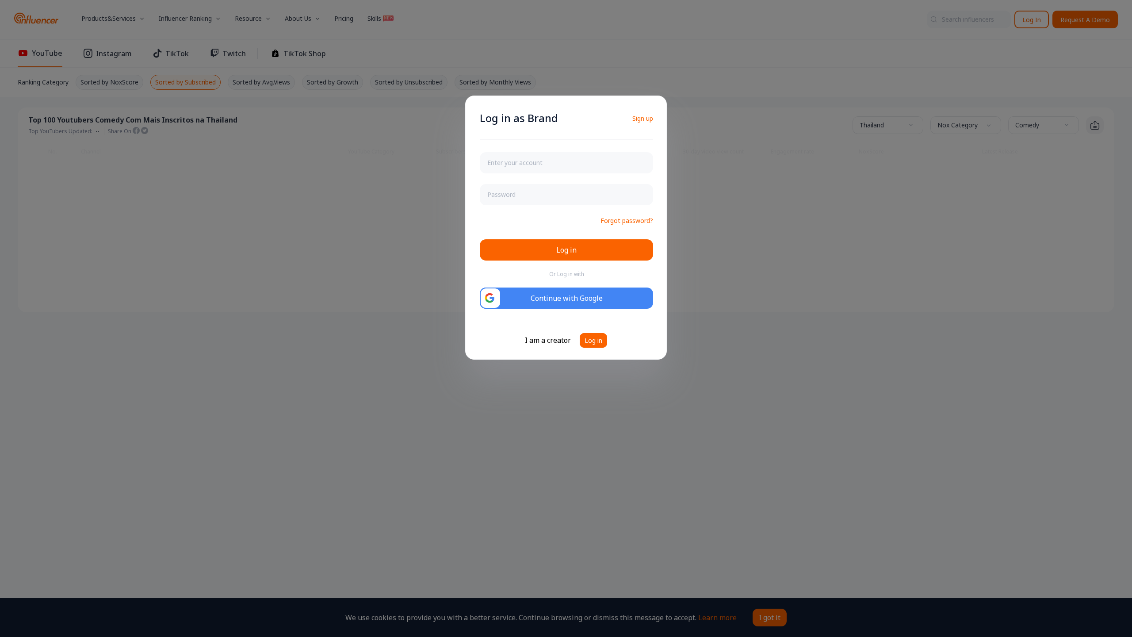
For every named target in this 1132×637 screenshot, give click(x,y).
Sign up (642, 118)
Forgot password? (626, 220)
